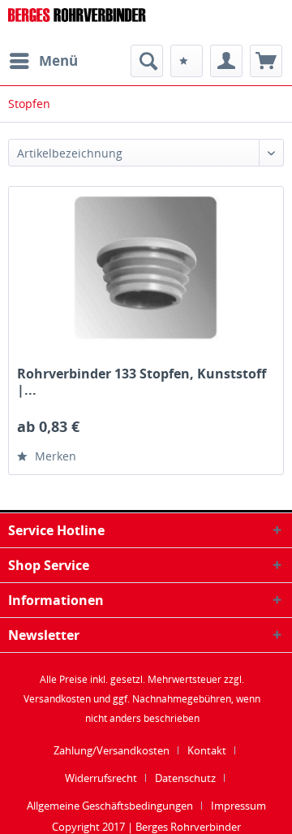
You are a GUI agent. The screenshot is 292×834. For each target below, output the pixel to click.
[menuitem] (43, 61)
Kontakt (206, 750)
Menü (58, 60)
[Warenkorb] (266, 61)
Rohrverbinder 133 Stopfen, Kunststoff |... (141, 381)
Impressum (238, 805)
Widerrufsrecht (101, 778)
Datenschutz (185, 778)
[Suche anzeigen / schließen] (147, 61)
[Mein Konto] (226, 61)
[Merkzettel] (186, 61)
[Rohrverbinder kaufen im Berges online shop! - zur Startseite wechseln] (77, 22)
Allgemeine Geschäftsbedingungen (110, 805)
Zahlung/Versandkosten (112, 750)
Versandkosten (57, 699)
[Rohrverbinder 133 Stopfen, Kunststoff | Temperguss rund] (146, 268)
